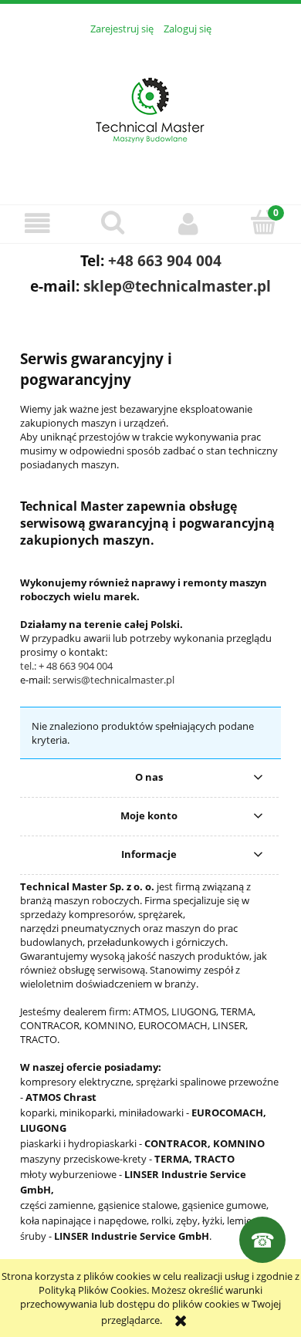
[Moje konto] (188, 223)
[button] (38, 223)
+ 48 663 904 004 (76, 666)
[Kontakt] (262, 1240)
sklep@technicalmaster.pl (177, 285)
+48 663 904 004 (165, 260)
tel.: (29, 666)
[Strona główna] (150, 111)
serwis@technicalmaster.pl (113, 680)
